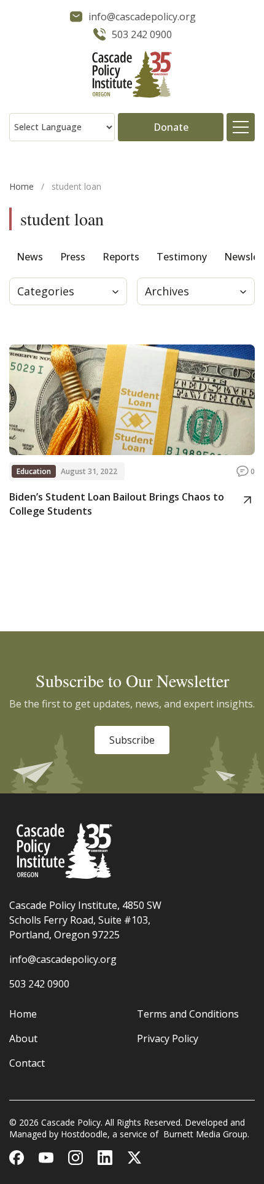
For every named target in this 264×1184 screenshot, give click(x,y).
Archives (167, 291)
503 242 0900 (39, 984)
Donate (170, 127)
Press (72, 256)
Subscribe (132, 740)
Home (21, 186)
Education (34, 471)
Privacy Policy (167, 1038)
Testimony (182, 256)
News (30, 256)
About (23, 1038)
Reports (121, 256)
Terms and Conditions (188, 1014)
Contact (27, 1063)
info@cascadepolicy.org (63, 959)
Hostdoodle (84, 1134)
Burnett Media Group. (206, 1134)
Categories (45, 291)
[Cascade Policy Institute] (132, 76)
